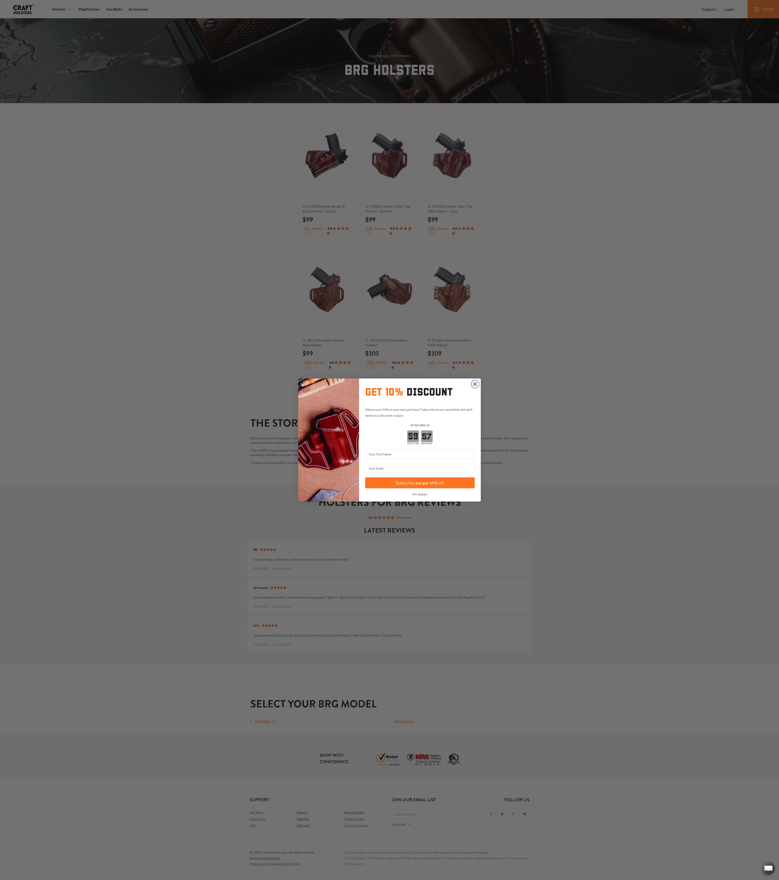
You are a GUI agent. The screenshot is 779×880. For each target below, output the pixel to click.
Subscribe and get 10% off (420, 482)
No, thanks (419, 494)
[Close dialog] (475, 384)
